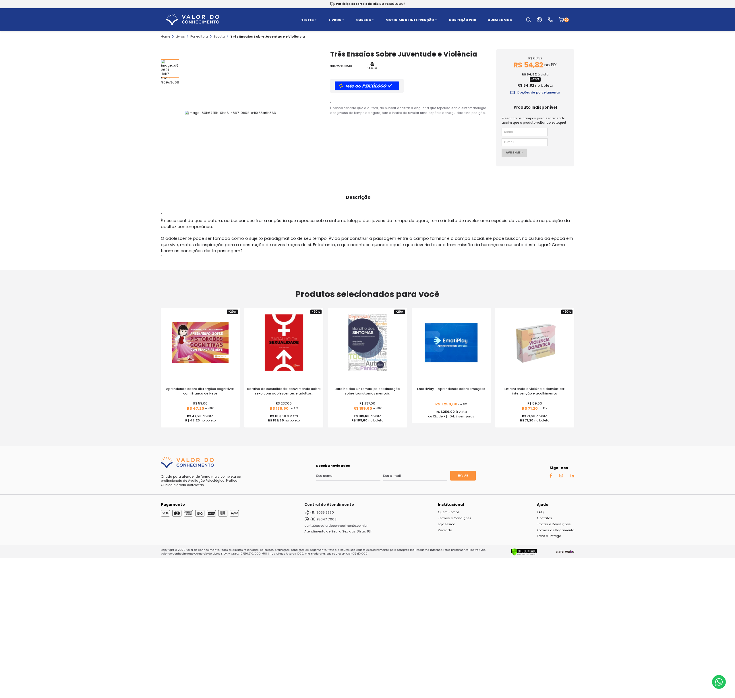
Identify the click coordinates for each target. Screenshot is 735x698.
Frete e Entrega (549, 536)
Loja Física (446, 524)
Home (165, 36)
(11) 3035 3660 (322, 512)
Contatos (544, 518)
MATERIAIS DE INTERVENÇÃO (410, 20)
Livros (180, 36)
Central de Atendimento (329, 504)
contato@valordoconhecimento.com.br (336, 525)
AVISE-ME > (514, 152)
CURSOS (363, 20)
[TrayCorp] (569, 552)
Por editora (199, 36)
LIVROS (335, 20)
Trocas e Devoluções (554, 524)
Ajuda (542, 504)
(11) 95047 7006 (323, 519)
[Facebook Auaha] (551, 476)
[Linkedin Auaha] (572, 476)
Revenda (445, 530)
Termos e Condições (454, 518)
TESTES (307, 20)
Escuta (219, 36)
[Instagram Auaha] (561, 476)
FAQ (540, 512)
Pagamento (173, 504)
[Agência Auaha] (560, 552)
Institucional (451, 504)
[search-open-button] (528, 19)
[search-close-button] (723, 23)
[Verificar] (524, 554)
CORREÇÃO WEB (462, 20)
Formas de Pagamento (555, 530)
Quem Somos (449, 512)
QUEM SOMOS (500, 20)
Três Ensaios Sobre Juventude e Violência (267, 36)
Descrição (358, 197)
